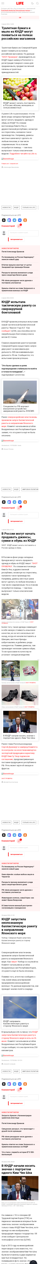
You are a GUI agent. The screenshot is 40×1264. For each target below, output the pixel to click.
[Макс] (9, 220)
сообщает (6, 331)
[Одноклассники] (25, 220)
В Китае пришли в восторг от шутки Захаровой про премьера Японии (17, 266)
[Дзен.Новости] (4, 220)
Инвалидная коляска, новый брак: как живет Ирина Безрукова (18, 899)
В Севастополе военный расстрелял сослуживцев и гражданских (17, 906)
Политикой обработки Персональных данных (15, 10)
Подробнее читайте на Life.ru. (23, 153)
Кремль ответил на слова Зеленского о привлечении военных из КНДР (18, 289)
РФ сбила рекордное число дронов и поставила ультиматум (17, 281)
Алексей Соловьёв (9, 1064)
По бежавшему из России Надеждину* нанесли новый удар (18, 258)
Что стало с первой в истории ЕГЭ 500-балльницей (18, 1153)
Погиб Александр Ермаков (13, 251)
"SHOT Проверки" (10, 57)
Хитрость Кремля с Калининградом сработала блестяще (16, 1116)
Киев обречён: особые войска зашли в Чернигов (18, 875)
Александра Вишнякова (11, 167)
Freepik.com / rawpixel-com (10, 163)
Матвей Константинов (11, 782)
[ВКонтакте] (20, 220)
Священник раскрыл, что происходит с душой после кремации (18, 1130)
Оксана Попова (8, 449)
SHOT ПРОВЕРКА (31, 682)
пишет (14, 961)
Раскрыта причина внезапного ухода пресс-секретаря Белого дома (17, 273)
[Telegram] (14, 220)
